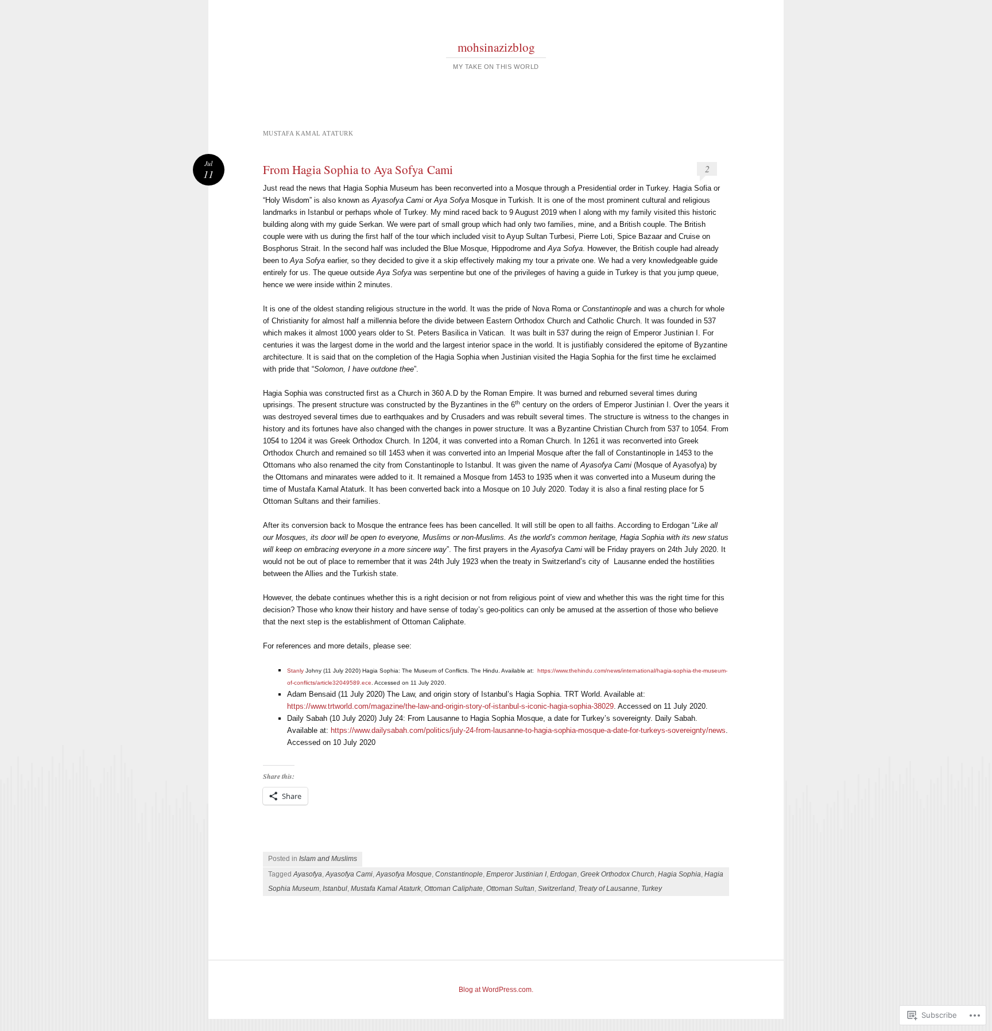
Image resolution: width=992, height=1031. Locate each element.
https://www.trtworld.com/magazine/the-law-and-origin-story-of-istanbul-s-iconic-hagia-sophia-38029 (450, 706)
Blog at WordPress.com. (496, 990)
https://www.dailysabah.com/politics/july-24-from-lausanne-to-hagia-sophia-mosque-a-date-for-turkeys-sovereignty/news (528, 730)
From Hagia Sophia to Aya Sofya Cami (358, 169)
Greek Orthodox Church (617, 874)
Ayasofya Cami (349, 874)
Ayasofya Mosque (404, 874)
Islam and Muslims (328, 859)
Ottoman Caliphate (453, 889)
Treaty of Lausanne (608, 889)
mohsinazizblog (496, 47)
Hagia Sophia (679, 874)
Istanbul (335, 889)
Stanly (295, 670)
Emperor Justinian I (516, 874)
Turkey (651, 889)
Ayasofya (307, 874)
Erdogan (563, 874)
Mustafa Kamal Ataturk (386, 889)
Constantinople (459, 874)
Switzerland (556, 889)
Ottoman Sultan (510, 889)
